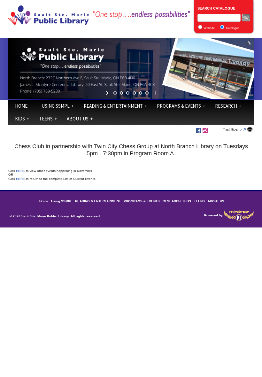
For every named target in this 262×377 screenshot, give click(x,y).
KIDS (20, 119)
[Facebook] (198, 130)
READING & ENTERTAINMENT (113, 106)
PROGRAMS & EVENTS (179, 106)
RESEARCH (226, 106)
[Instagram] (205, 130)
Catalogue (232, 28)
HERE (21, 171)
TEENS (46, 119)
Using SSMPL (56, 106)
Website (209, 28)
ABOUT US (78, 119)
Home (21, 106)
